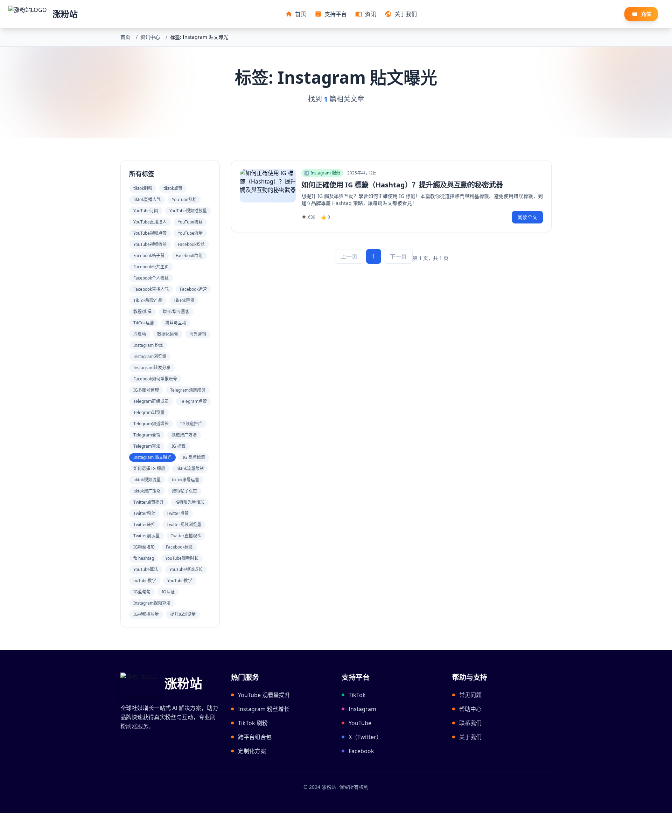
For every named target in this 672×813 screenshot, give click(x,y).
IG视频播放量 (146, 614)
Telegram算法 (146, 446)
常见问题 (470, 695)
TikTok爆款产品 (147, 300)
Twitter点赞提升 (148, 502)
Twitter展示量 (146, 536)
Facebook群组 (189, 256)
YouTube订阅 (145, 211)
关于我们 (470, 737)
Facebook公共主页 (151, 267)
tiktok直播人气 (147, 199)
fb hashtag (143, 558)
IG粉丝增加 (144, 547)
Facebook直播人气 (151, 289)
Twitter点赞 (178, 513)
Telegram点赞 (193, 401)
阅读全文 (527, 217)
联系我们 (470, 723)
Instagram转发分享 (151, 368)
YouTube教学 (179, 581)
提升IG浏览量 (183, 614)
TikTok (357, 695)
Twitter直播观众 (186, 536)
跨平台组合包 (255, 737)
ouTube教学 (144, 581)
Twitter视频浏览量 (184, 525)
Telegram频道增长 (151, 424)
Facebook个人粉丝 (151, 278)
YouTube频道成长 (186, 569)
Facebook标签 (179, 547)
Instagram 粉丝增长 (263, 709)
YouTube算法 (145, 569)
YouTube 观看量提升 (264, 695)
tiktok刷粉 (142, 188)
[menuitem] (295, 14)
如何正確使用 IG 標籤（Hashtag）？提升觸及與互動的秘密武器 (402, 185)
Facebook (361, 751)
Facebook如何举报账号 (155, 379)
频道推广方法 (184, 435)
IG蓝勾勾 (141, 592)
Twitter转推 (144, 525)
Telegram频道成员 (187, 390)
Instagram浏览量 (149, 356)
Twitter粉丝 (144, 513)
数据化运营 (167, 334)
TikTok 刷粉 (253, 723)
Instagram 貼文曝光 (152, 457)
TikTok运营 (143, 323)
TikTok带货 (184, 300)
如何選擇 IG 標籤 (149, 468)
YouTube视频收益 (150, 244)
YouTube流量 (190, 233)
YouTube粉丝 (190, 222)
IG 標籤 (179, 446)
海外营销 (197, 334)
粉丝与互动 (175, 323)
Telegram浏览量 (148, 412)
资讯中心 (150, 37)
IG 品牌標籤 (194, 457)
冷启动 (139, 334)
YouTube (360, 723)
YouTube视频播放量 (188, 211)
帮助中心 (470, 709)
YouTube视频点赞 (150, 233)
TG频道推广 (191, 424)
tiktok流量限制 (190, 468)
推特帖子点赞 (184, 491)
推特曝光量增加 (189, 502)
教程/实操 (142, 312)
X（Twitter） (365, 737)
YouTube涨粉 (184, 199)
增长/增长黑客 (176, 312)
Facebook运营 (193, 289)
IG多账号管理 (146, 390)
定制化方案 (252, 751)
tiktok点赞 (172, 188)
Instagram (362, 709)
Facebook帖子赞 (148, 256)
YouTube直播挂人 (150, 222)
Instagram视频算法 (151, 603)
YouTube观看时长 (181, 558)
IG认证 (168, 592)
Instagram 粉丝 (148, 345)
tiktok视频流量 (147, 480)
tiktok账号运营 (185, 480)
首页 (125, 37)
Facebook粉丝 (191, 244)
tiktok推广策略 (147, 491)
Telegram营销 (146, 435)
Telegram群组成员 (151, 401)
